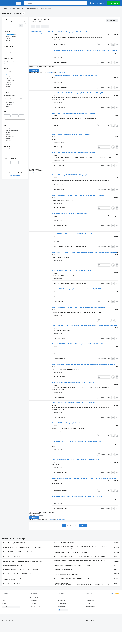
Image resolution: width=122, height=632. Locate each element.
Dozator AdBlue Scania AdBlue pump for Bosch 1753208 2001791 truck (74, 75)
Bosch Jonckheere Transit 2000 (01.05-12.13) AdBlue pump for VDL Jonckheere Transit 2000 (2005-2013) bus (26, 578)
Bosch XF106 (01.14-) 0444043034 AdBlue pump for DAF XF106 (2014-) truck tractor (78, 195)
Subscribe (34, 70)
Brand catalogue (34, 609)
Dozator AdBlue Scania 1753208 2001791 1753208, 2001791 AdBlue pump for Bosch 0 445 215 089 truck (84, 478)
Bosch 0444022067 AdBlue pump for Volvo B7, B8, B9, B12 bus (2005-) (74, 382)
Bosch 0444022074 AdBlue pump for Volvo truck (67, 423)
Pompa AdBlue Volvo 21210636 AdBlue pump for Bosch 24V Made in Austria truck (78, 496)
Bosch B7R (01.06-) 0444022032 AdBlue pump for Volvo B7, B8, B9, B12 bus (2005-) (78, 93)
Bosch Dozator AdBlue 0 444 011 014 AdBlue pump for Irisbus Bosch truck (75, 459)
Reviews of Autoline (35, 606)
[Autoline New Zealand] (8, 3)
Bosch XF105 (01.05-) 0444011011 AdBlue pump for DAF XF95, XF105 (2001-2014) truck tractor (81, 344)
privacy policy (50, 72)
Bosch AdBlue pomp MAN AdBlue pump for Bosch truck (17, 556)
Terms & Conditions (35, 597)
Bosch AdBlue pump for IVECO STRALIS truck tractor (17, 543)
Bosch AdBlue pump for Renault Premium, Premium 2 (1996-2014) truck (22, 569)
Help (3, 600)
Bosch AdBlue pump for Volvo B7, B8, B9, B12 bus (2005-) (18, 573)
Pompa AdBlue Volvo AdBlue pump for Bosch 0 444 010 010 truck (72, 213)
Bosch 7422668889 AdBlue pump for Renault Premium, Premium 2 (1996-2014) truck (78, 289)
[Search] (26, 3)
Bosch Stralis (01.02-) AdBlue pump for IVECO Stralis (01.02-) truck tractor (22, 561)
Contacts (4, 603)
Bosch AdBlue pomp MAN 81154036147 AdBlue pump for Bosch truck (74, 113)
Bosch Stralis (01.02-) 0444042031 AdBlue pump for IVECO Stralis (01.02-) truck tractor (79, 307)
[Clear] (25, 23)
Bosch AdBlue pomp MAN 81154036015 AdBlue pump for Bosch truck (74, 175)
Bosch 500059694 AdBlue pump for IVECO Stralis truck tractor (71, 270)
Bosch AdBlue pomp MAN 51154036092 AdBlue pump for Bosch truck (74, 152)
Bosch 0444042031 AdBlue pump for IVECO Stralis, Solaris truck (72, 32)
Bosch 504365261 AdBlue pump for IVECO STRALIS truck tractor (72, 234)
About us (4, 597)
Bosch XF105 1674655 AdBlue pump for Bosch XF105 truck (71, 134)
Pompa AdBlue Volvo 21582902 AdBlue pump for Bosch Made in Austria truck (76, 441)
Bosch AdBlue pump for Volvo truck (12, 565)
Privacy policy (33, 600)
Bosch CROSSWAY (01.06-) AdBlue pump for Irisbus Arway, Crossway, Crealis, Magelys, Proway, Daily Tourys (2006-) (26, 552)
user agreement (61, 72)
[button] (113, 44)
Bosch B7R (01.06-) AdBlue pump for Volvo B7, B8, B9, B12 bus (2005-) (22, 547)
